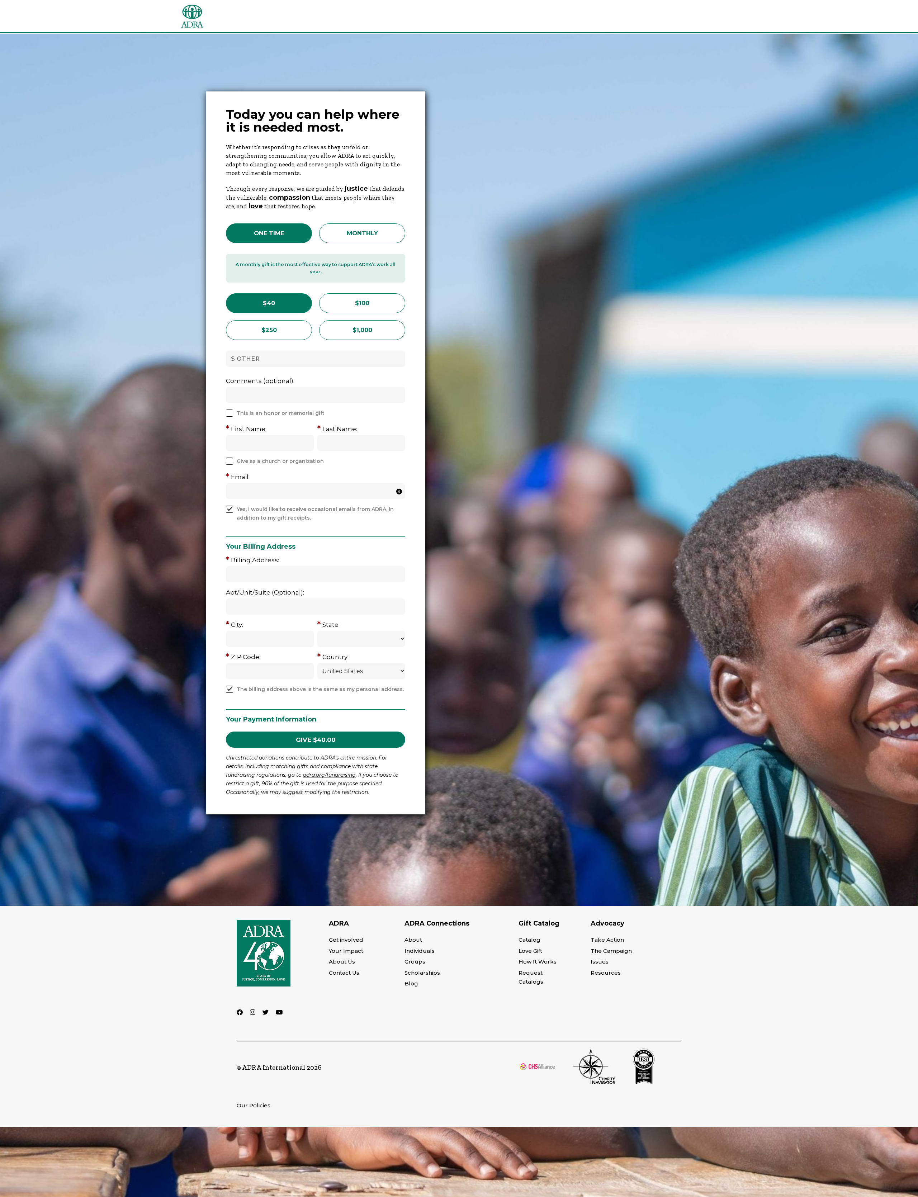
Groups (414, 961)
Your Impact (346, 950)
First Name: (248, 428)
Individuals (419, 950)
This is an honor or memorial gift (281, 413)
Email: (240, 477)
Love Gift (530, 950)
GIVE (316, 739)
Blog (411, 983)
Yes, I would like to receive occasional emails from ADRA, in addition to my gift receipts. (315, 513)
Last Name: (339, 428)
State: (331, 624)
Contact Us (344, 972)
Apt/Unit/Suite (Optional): (265, 592)
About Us (342, 961)
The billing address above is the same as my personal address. (320, 689)
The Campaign (611, 950)
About (413, 939)
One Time (269, 233)
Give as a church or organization (280, 461)
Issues (600, 961)
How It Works (538, 961)
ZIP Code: (245, 657)
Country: (335, 657)
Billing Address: (255, 560)
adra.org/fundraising (329, 775)
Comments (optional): (260, 380)
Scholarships (422, 972)
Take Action (607, 939)
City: (237, 624)
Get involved (346, 939)
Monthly (362, 233)
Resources (606, 972)
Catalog (529, 939)
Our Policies (253, 1105)
